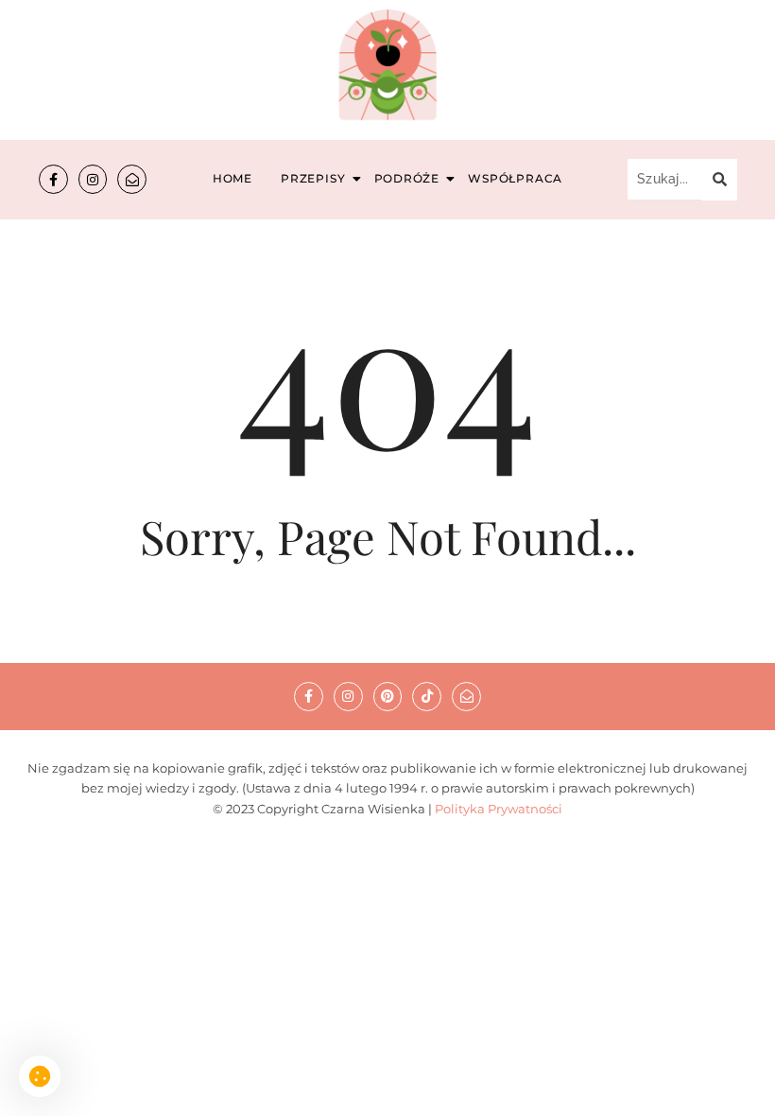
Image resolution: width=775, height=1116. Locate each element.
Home (232, 178)
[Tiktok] (426, 696)
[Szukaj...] (719, 180)
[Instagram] (93, 179)
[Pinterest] (388, 696)
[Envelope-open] (131, 179)
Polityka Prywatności (498, 808)
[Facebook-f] (53, 179)
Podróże (407, 178)
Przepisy (313, 178)
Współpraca (515, 178)
